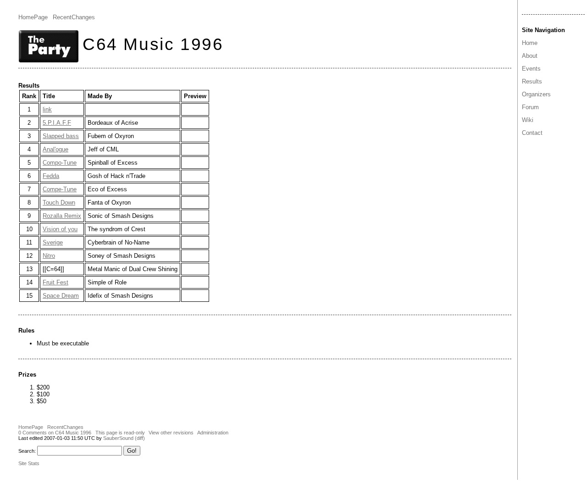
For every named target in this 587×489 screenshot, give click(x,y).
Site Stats (28, 463)
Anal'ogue (55, 149)
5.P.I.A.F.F (57, 122)
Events (531, 68)
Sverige (53, 242)
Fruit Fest (55, 282)
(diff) (140, 438)
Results (532, 81)
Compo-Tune (60, 162)
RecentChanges (74, 17)
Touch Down (59, 202)
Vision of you (60, 229)
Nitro (49, 255)
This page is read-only (120, 432)
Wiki (527, 120)
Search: (27, 451)
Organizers (536, 94)
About (529, 55)
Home (529, 42)
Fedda (51, 175)
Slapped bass (61, 136)
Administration (212, 432)
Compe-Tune (60, 189)
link (47, 109)
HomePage (33, 17)
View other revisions (171, 432)
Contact (532, 132)
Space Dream (61, 295)
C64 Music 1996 (153, 44)
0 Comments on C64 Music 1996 (54, 432)
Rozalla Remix (62, 215)
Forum (530, 107)
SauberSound (118, 438)
